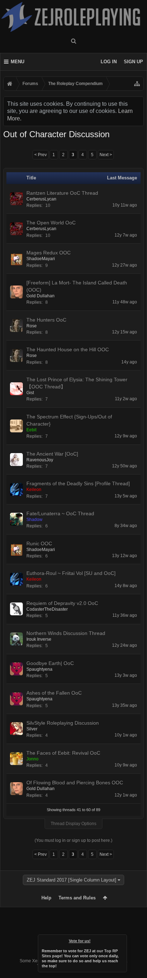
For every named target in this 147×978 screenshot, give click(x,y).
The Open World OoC (51, 222)
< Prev (40, 154)
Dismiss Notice (122, 939)
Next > (106, 154)
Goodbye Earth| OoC (50, 663)
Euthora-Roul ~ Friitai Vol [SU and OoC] (71, 573)
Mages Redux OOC (48, 252)
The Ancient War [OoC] (52, 454)
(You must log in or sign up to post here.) (73, 840)
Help (46, 897)
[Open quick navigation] (137, 83)
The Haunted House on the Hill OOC (67, 349)
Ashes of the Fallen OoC (54, 693)
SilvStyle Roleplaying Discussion (62, 723)
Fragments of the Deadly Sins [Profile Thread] (78, 483)
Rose (31, 325)
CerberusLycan (41, 199)
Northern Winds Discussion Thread (65, 633)
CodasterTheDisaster (47, 609)
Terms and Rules (77, 897)
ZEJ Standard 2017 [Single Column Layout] (71, 880)
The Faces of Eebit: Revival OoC (63, 753)
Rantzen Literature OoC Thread (62, 193)
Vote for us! (80, 941)
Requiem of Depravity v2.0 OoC (62, 603)
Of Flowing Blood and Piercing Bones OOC (74, 782)
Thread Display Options (73, 823)
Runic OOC (39, 543)
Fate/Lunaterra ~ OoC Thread (60, 513)
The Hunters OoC (46, 320)
